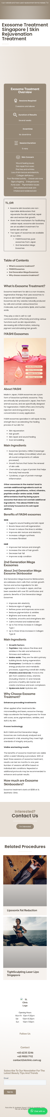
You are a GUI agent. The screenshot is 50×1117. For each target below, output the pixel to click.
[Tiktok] (32, 1038)
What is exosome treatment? (22, 266)
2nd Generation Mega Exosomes (23, 272)
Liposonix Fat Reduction (22, 910)
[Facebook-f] (22, 1038)
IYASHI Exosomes (16, 269)
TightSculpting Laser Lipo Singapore (23, 973)
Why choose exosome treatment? (24, 275)
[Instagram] (17, 1038)
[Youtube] (27, 1038)
